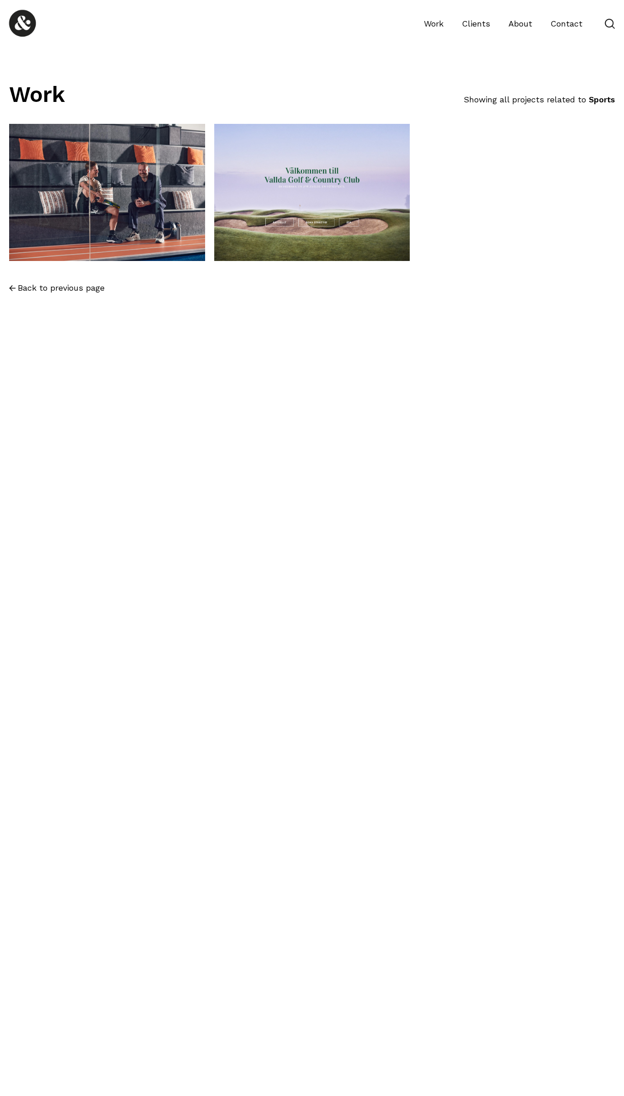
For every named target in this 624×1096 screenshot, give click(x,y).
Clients (476, 23)
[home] (25, 23)
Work (434, 23)
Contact (566, 23)
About (520, 23)
